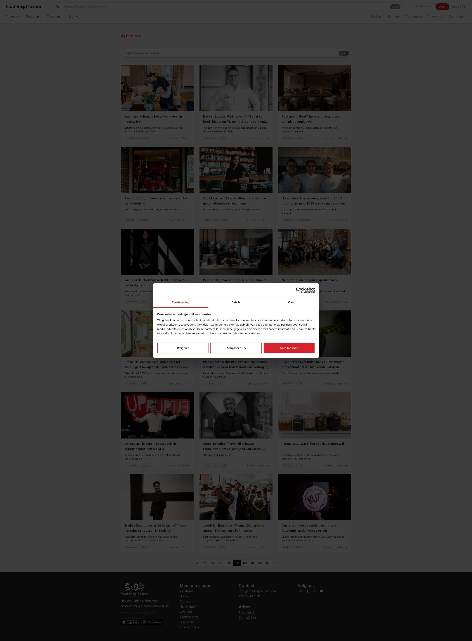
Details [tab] (236, 302)
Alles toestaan (289, 348)
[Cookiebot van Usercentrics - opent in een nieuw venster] (299, 290)
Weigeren (183, 348)
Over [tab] (291, 302)
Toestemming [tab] (180, 302)
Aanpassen (234, 348)
